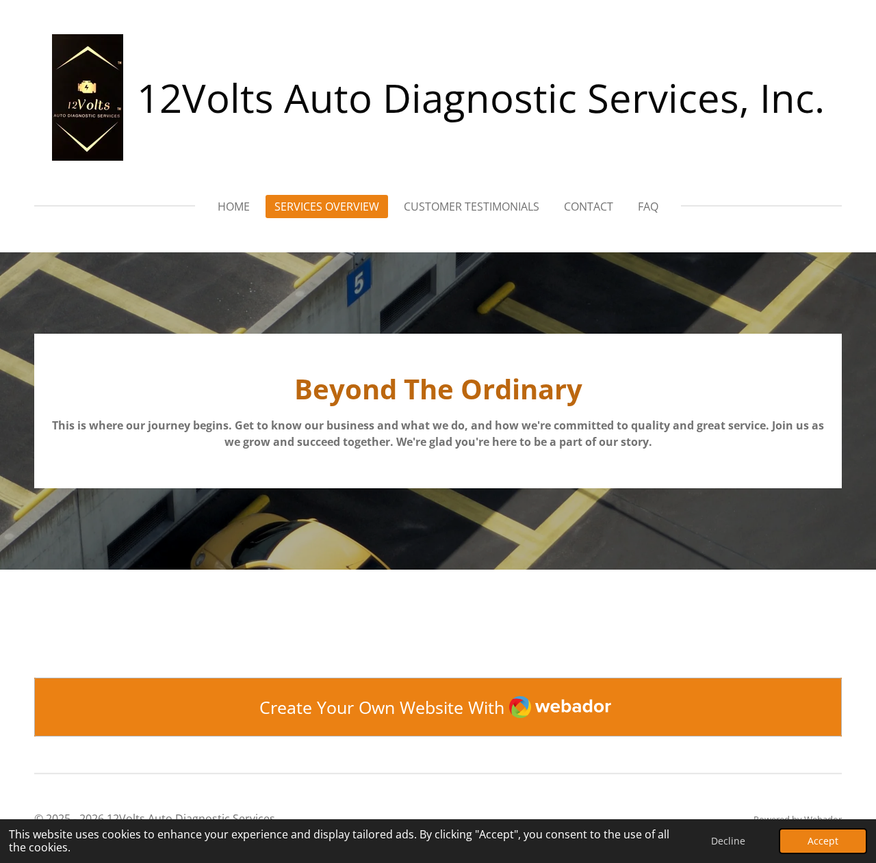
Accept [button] (823, 840)
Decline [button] (728, 840)
